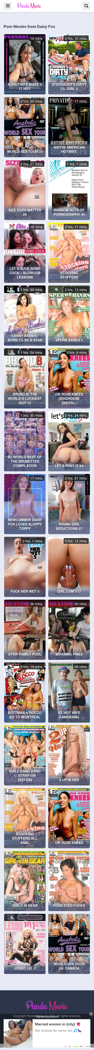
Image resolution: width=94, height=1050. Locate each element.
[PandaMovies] (29, 5)
